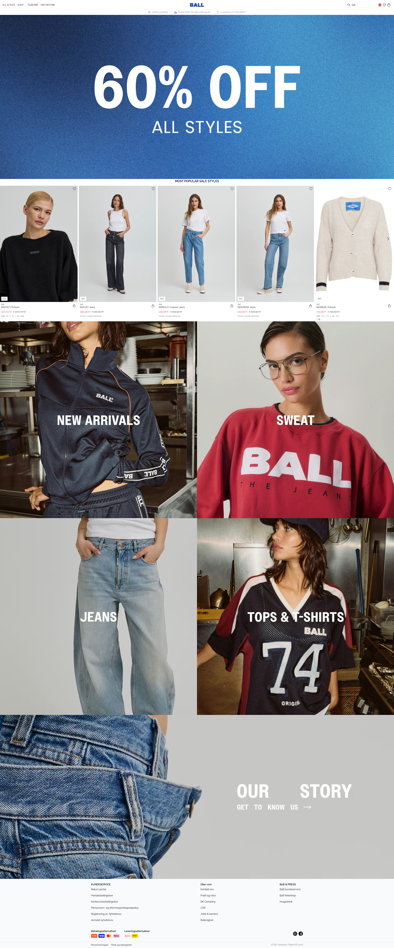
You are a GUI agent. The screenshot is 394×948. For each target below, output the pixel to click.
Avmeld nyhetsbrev (102, 920)
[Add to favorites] (74, 188)
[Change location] (379, 4)
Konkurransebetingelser (104, 901)
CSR (203, 907)
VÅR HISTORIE (47, 5)
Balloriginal (207, 920)
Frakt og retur (208, 895)
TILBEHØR (33, 5)
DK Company (208, 901)
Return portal (98, 889)
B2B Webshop (288, 895)
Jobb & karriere (209, 913)
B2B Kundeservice (290, 889)
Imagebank (286, 901)
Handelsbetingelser (102, 895)
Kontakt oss (207, 889)
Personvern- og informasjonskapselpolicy (115, 907)
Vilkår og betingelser (121, 945)
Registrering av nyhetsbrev (106, 913)
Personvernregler (99, 945)
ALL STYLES (8, 5)
